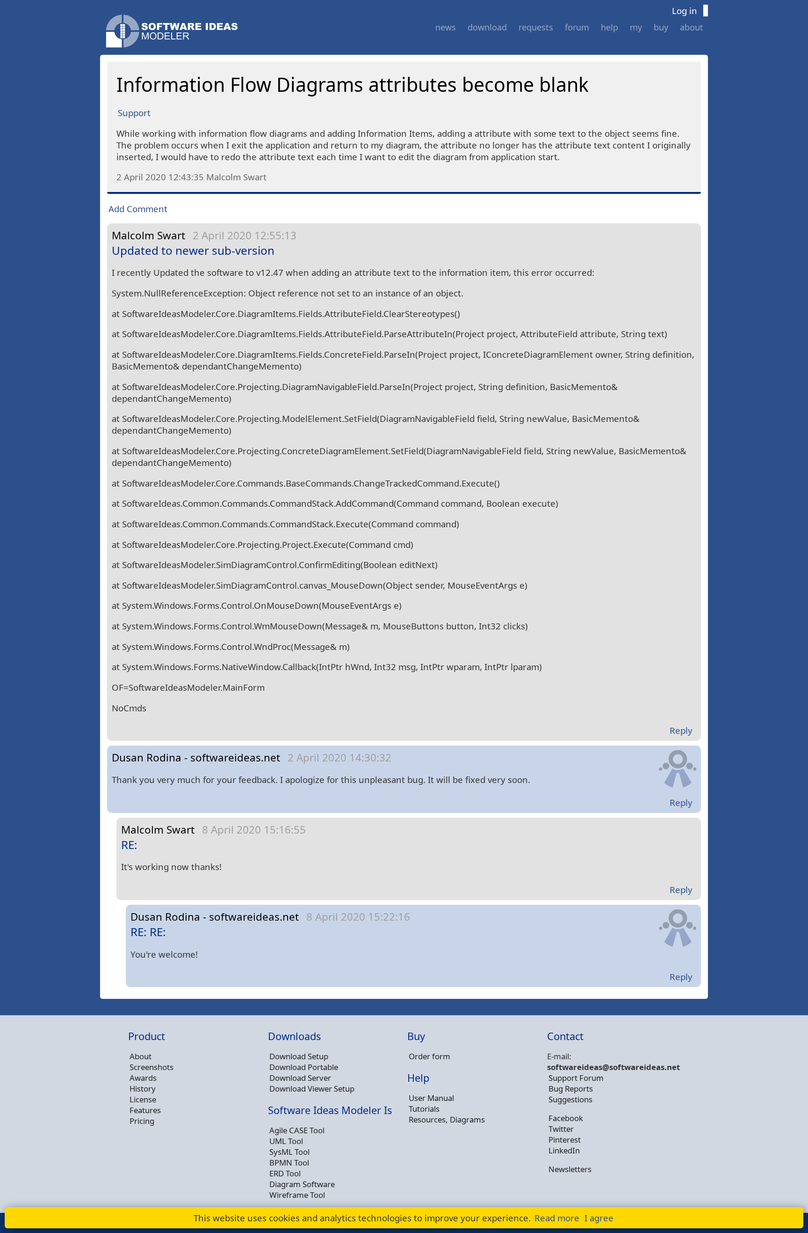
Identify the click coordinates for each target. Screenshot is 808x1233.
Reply (681, 730)
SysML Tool (289, 1151)
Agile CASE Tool (297, 1130)
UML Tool (286, 1141)
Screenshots (151, 1067)
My (636, 27)
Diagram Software (302, 1184)
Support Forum (576, 1077)
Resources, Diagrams (447, 1119)
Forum (577, 27)
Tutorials (424, 1108)
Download (487, 27)
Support (134, 112)
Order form (429, 1056)
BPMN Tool (289, 1162)
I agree (598, 1218)
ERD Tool (285, 1173)
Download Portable (303, 1067)
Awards (143, 1077)
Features (145, 1110)
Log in (684, 10)
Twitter (561, 1128)
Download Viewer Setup (311, 1088)
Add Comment (137, 208)
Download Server (300, 1077)
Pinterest (564, 1139)
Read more (556, 1218)
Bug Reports (570, 1088)
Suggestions (570, 1099)
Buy (661, 27)
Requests (536, 27)
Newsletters (570, 1169)
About (691, 27)
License (143, 1099)
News (445, 27)
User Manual (431, 1098)
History (143, 1088)
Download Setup (298, 1056)
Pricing (142, 1120)
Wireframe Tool (297, 1194)
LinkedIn (564, 1150)
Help (609, 27)
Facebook (565, 1118)
